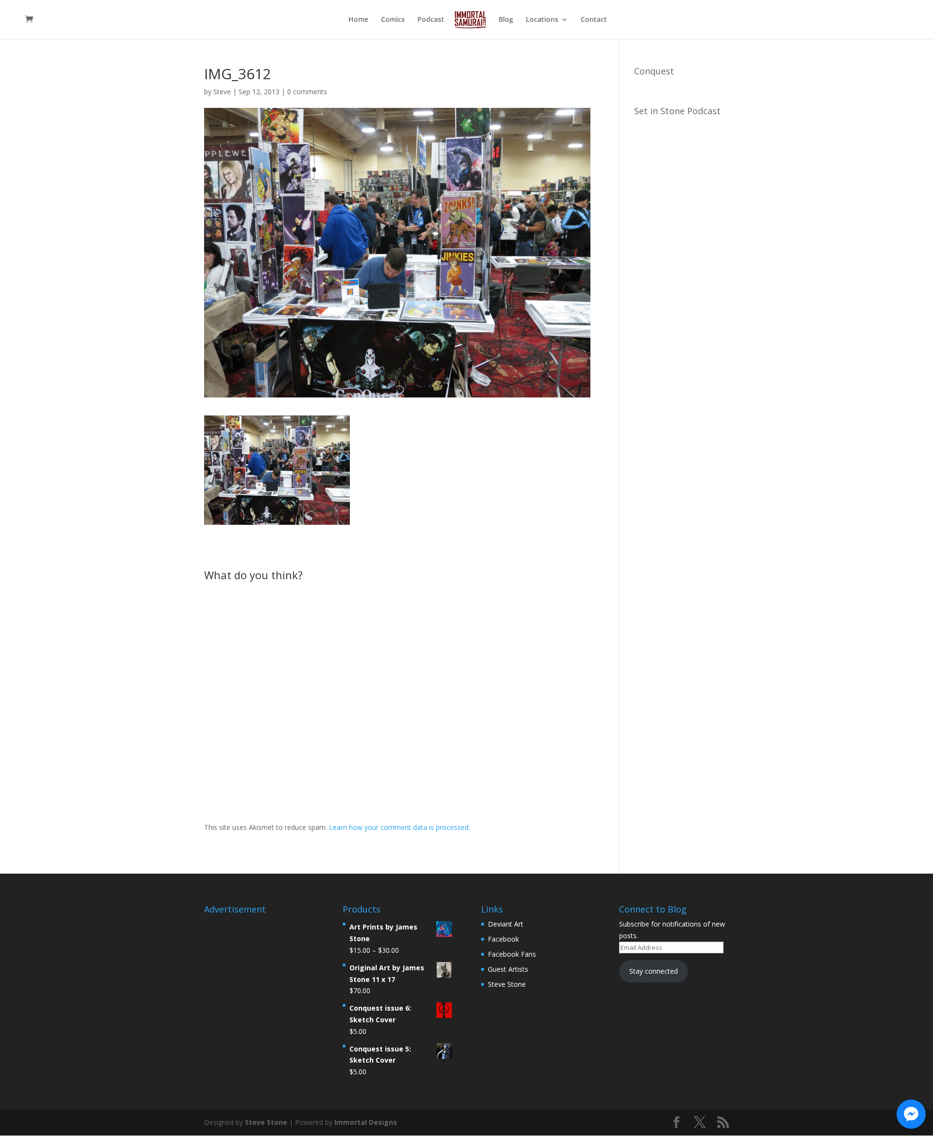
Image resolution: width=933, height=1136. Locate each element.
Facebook (503, 939)
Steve (222, 91)
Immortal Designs (365, 1122)
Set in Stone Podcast (677, 111)
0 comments (307, 91)
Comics (393, 20)
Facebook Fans (512, 954)
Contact (594, 20)
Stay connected (653, 971)
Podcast (430, 20)
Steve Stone (507, 984)
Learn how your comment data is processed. (399, 827)
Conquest (654, 71)
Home (358, 20)
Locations (542, 20)
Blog (506, 20)
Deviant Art (505, 924)
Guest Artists (508, 969)
